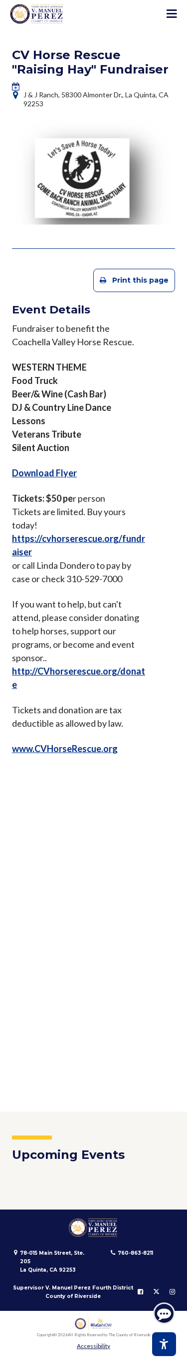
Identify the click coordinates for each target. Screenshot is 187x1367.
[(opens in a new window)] (93, 1323)
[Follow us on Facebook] (140, 1292)
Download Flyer (44, 472)
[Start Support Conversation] (164, 1313)
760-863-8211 (135, 1253)
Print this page (140, 280)
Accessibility (93, 1346)
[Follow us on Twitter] (156, 1292)
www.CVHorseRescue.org (65, 748)
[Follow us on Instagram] (172, 1292)
